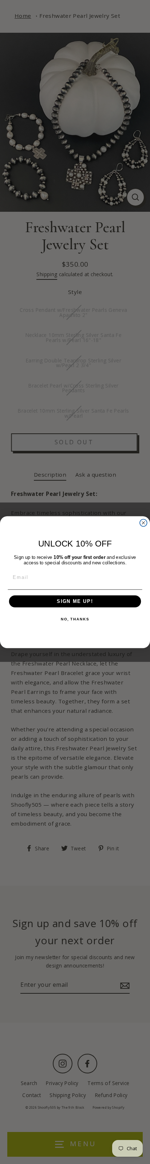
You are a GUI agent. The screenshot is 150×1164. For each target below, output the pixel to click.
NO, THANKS (75, 619)
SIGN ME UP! (75, 601)
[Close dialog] (143, 522)
